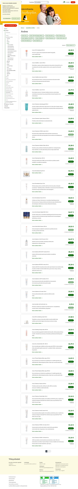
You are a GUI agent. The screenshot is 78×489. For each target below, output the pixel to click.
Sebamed (8, 73)
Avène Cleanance (11, 46)
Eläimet (7, 76)
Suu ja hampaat (8, 95)
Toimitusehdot (12, 478)
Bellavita (8, 61)
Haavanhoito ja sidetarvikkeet (11, 79)
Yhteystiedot (6, 107)
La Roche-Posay (10, 65)
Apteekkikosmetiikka (9, 37)
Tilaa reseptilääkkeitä (9, 25)
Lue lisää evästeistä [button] (6, 14)
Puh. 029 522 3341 (52, 485)
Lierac (8, 67)
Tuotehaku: (31, 2)
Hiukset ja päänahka (9, 81)
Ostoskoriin (71, 53)
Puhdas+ (8, 72)
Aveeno (8, 41)
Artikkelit (6, 105)
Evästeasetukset (12, 476)
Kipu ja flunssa (8, 85)
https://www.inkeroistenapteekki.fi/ (46, 471)
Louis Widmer (9, 68)
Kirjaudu (73, 2)
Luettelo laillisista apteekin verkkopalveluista (18, 485)
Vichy (8, 75)
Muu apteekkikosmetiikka (11, 70)
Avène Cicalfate (10, 44)
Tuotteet (6, 30)
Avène (8, 43)
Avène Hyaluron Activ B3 (12, 51)
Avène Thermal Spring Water (11, 56)
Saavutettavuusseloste (13, 484)
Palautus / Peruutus (9, 104)
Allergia (7, 35)
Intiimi (7, 84)
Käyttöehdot (11, 480)
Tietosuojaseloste (12, 482)
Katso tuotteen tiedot (36, 56)
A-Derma (8, 38)
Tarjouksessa (8, 32)
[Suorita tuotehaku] (47, 2)
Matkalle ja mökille (9, 90)
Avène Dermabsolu (11, 49)
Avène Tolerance (10, 58)
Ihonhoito (7, 82)
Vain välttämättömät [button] (6, 18)
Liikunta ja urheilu (9, 88)
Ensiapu (7, 78)
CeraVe (8, 62)
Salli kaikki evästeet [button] (15, 18)
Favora (8, 64)
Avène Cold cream (11, 47)
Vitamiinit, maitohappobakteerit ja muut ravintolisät (11, 102)
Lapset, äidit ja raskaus (9, 87)
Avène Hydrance (10, 52)
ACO (7, 40)
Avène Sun (9, 54)
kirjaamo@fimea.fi (44, 485)
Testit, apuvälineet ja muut (10, 98)
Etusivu (5, 28)
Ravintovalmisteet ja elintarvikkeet (9, 92)
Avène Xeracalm (10, 59)
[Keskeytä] (1, 23)
